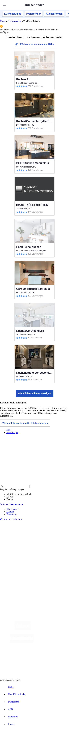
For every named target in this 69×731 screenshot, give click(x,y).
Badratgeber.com (14, 562)
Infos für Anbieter (14, 571)
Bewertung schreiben (12, 519)
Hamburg (28, 533)
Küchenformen (54, 13)
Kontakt (11, 724)
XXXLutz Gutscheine (37, 538)
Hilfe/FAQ (11, 560)
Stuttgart (32, 536)
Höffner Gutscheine (58, 541)
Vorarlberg (45, 533)
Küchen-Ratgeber (14, 555)
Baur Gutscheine (22, 541)
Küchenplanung (13, 549)
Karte (8, 430)
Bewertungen (12, 432)
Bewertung (11, 514)
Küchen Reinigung (14, 552)
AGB (10, 709)
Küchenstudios (12, 13)
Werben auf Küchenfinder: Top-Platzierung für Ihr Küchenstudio (35, 574)
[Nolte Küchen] (29, 655)
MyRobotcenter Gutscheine (40, 541)
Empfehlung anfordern (16, 530)
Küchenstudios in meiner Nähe (37, 44)
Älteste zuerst (12, 509)
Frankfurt (19, 536)
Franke (39, 536)
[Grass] (49, 629)
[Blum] (23, 629)
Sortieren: (11, 504)
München (36, 533)
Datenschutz (13, 702)
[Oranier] (53, 642)
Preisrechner (33, 13)
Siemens (46, 536)
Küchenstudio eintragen (17, 576)
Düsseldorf (10, 536)
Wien (64, 533)
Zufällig (10, 511)
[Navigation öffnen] (5, 5)
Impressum (13, 716)
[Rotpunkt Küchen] (48, 655)
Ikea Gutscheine (22, 538)
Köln (26, 536)
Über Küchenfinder (15, 557)
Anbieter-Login (15, 579)
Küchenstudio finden (15, 528)
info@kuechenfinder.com (11, 590)
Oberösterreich (55, 533)
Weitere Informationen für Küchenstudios (25, 423)
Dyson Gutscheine (54, 538)
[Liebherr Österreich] (22, 642)
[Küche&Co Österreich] (38, 668)
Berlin (21, 533)
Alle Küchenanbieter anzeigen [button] (34, 393)
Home (2, 21)
